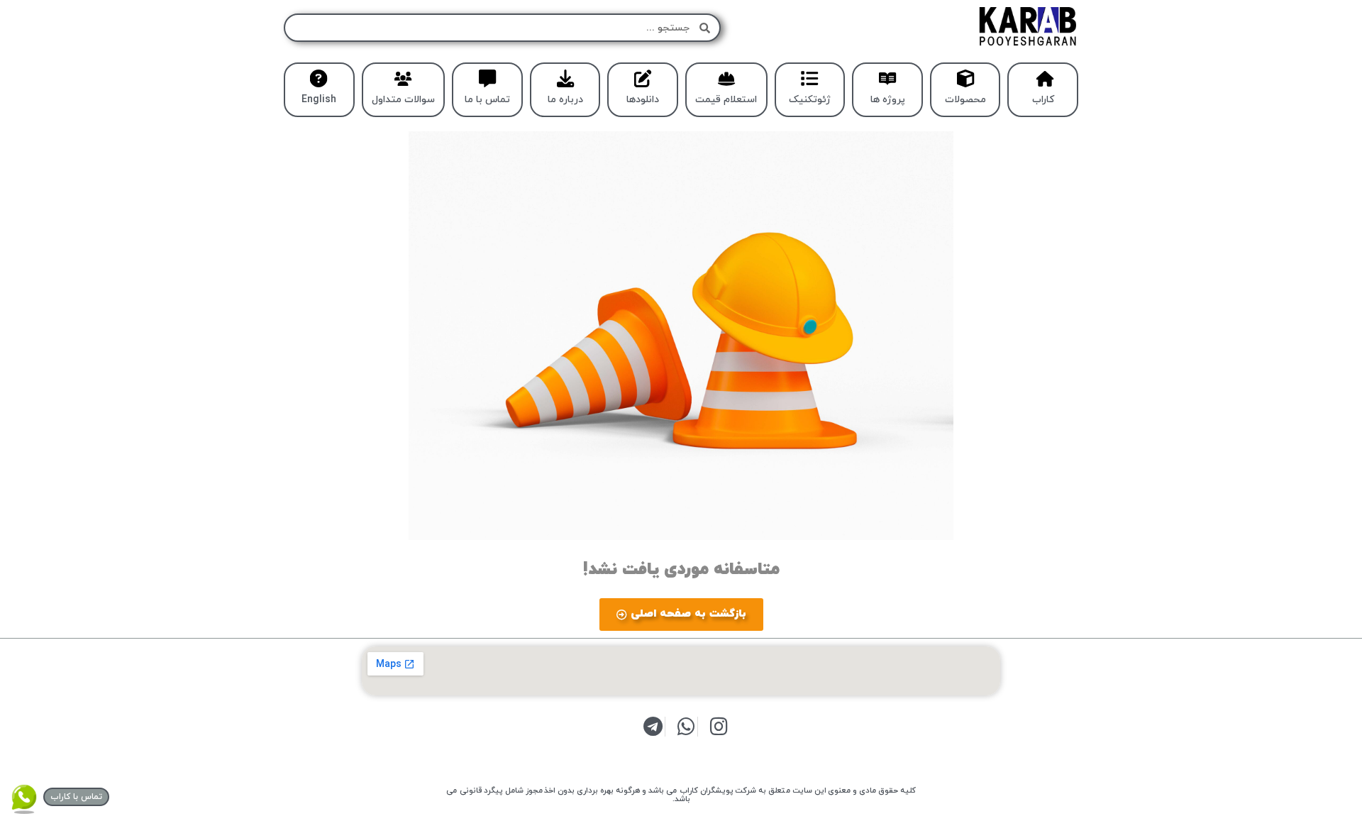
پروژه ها (887, 99)
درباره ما (565, 99)
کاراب (1043, 99)
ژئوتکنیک (810, 99)
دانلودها (642, 99)
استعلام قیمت (726, 99)
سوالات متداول (403, 99)
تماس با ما (487, 99)
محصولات (965, 99)
